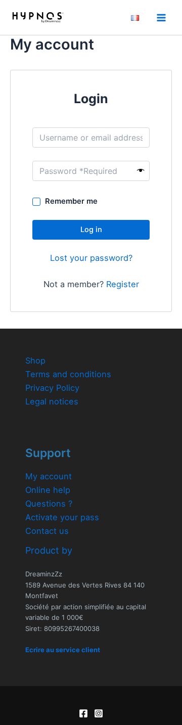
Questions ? (48, 504)
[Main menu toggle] (161, 17)
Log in (91, 229)
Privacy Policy (52, 388)
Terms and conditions (68, 374)
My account (48, 476)
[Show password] (141, 171)
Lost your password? (91, 258)
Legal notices (51, 401)
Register (122, 284)
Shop (35, 360)
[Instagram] (98, 713)
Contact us (47, 531)
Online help (47, 490)
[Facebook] (83, 713)
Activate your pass (62, 517)
